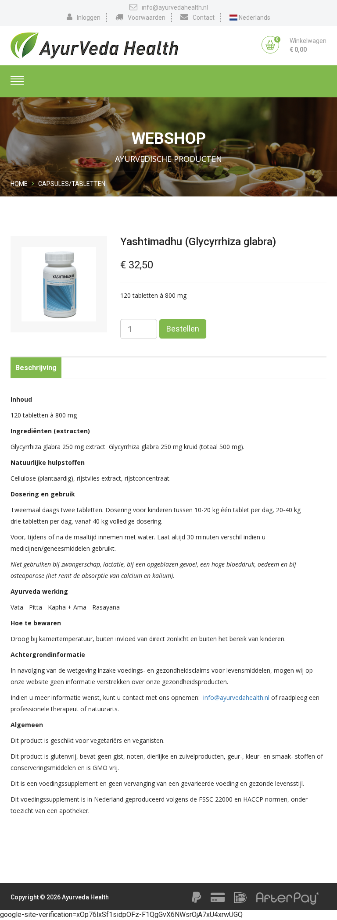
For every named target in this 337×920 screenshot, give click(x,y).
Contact (204, 17)
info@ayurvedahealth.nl (175, 7)
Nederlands (253, 17)
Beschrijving (36, 368)
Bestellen (182, 328)
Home (19, 183)
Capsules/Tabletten (71, 183)
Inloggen (88, 17)
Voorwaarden (146, 17)
